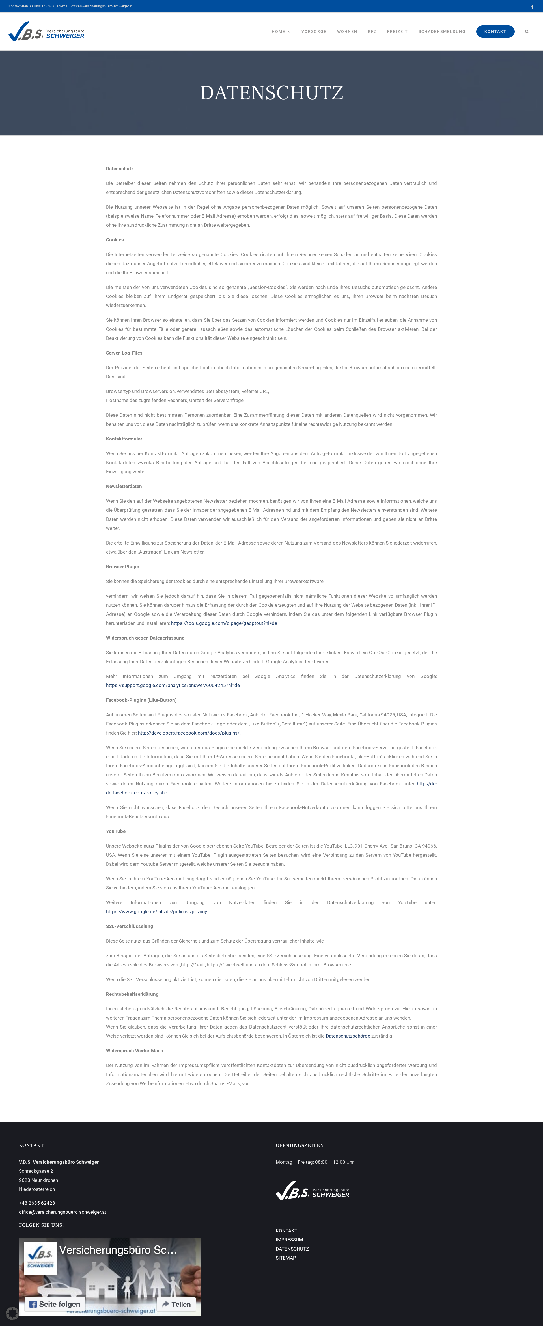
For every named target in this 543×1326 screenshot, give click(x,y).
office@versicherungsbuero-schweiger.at (101, 6)
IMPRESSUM (289, 1240)
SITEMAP (286, 1258)
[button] (527, 31)
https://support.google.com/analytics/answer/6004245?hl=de (173, 685)
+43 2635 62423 (37, 1203)
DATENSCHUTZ (292, 1249)
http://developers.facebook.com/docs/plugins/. (189, 733)
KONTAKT (286, 1231)
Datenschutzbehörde (348, 1036)
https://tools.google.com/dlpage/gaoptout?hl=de (224, 623)
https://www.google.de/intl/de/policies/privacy (156, 911)
